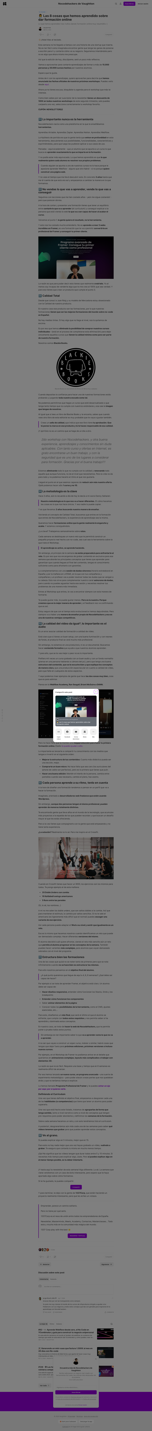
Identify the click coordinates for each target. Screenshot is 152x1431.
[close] (96, 691)
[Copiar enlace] (58, 731)
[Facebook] (67, 731)
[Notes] (84, 731)
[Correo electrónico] (76, 731)
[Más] (93, 731)
